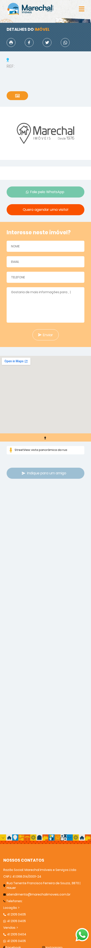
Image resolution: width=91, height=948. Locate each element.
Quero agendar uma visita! (45, 209)
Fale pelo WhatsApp (47, 191)
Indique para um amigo (46, 473)
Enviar (48, 334)
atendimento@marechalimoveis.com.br (38, 894)
